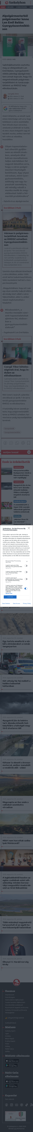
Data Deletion (6, 603)
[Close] (29, 528)
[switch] (25, 566)
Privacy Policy (27, 603)
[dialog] (16, 566)
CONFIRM (10, 596)
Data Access (16, 603)
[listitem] (16, 561)
